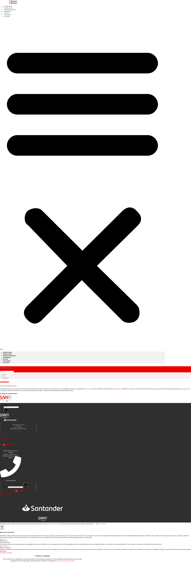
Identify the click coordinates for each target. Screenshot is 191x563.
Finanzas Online (7, 354)
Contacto (4, 441)
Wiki (4, 374)
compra (88, 389)
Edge (63, 561)
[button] (82, 184)
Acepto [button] (104, 524)
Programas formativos (9, 356)
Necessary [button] (3, 539)
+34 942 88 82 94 (18, 431)
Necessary (5, 541)
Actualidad (7, 16)
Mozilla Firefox (70, 561)
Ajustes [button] (98, 524)
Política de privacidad (7, 435)
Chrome (59, 561)
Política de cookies (6, 438)
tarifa (187, 389)
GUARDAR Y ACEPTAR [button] (6, 553)
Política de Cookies (52, 524)
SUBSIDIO (5, 378)
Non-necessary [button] (4, 546)
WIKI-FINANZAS (7, 361)
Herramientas (7, 357)
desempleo (117, 389)
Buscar (6, 405)
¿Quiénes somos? (7, 352)
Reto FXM (5, 359)
